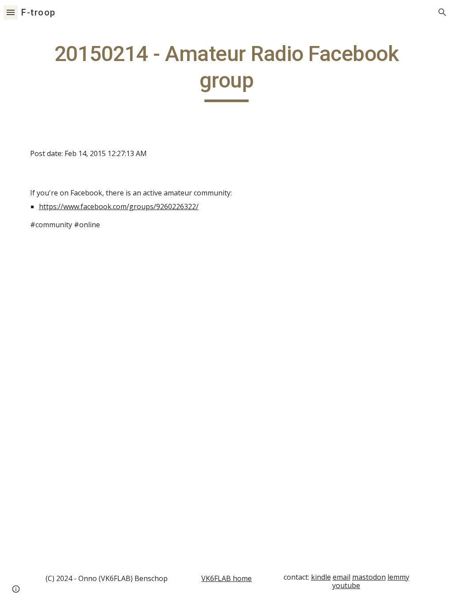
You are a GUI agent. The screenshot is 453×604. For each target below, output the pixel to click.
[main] (227, 71)
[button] (10, 12)
